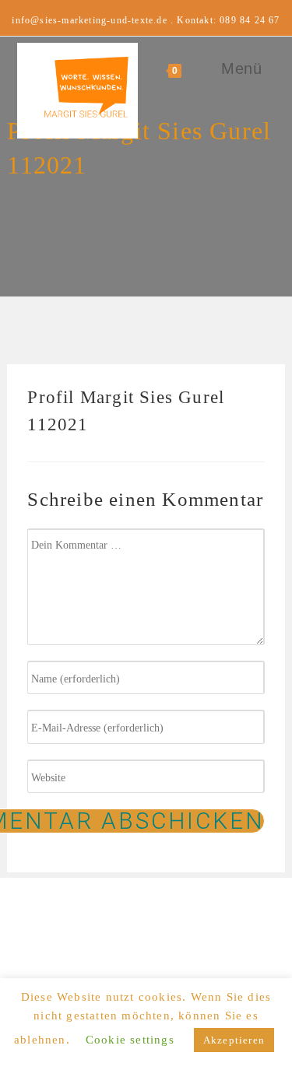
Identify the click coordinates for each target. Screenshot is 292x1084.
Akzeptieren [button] (234, 1040)
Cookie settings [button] (130, 1039)
